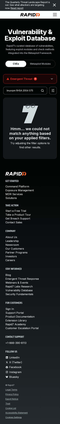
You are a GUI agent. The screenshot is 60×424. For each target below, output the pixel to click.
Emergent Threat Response (22, 278)
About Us (11, 237)
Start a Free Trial (15, 210)
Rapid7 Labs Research (19, 286)
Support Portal (14, 312)
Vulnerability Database (19, 290)
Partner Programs (16, 252)
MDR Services (14, 194)
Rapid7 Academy (15, 324)
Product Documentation (20, 316)
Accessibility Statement (16, 412)
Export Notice (11, 399)
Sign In (9, 309)
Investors (11, 256)
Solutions (11, 198)
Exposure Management (19, 190)
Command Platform (17, 186)
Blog (8, 275)
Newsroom (12, 244)
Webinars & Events (16, 282)
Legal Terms (11, 389)
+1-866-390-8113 (15, 342)
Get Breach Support (17, 218)
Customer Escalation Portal (22, 328)
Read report (17, 8)
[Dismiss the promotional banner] (54, 5)
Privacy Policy (12, 394)
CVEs (16, 63)
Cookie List (10, 408)
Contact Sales (13, 222)
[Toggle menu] (55, 15)
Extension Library (16, 320)
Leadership (12, 241)
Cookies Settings (13, 417)
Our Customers (14, 248)
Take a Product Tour (18, 214)
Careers (10, 260)
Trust (7, 403)
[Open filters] (53, 90)
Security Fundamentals (19, 294)
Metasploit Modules (40, 63)
